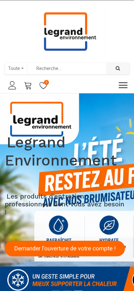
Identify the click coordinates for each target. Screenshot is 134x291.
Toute (14, 68)
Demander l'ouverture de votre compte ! (65, 248)
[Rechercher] (117, 68)
